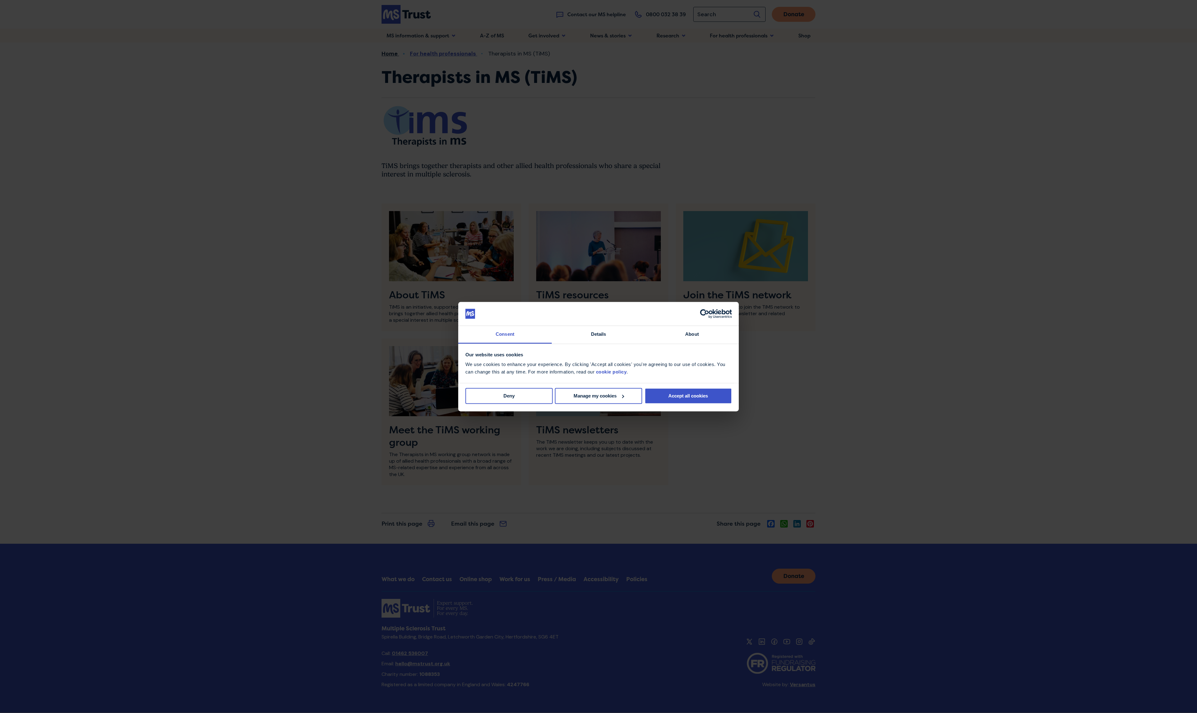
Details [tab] (598, 334)
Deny (509, 395)
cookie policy (611, 372)
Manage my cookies (595, 395)
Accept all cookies (688, 395)
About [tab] (692, 334)
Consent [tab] (505, 334)
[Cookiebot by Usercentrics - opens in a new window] (704, 313)
